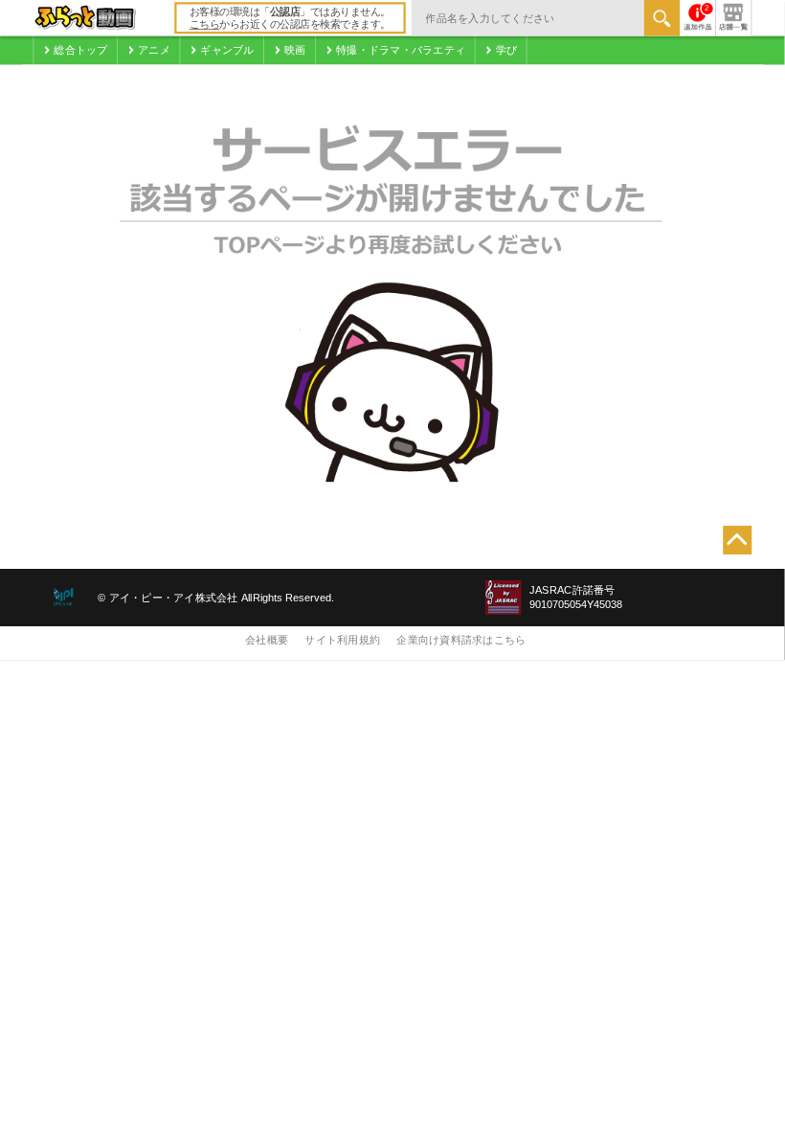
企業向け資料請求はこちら (461, 639)
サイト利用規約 (342, 639)
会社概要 (266, 639)
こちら (205, 25)
